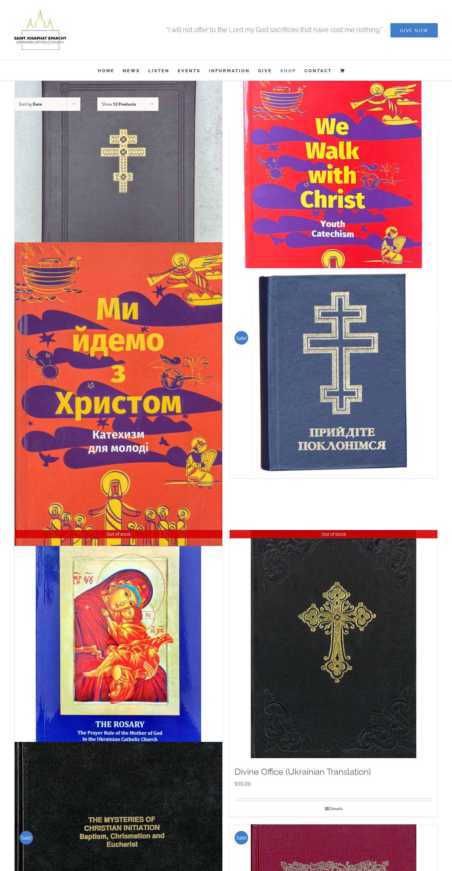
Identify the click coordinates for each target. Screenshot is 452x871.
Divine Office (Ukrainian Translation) (303, 772)
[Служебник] (118, 194)
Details (336, 808)
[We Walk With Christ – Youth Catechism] (333, 194)
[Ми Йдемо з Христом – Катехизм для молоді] (118, 393)
